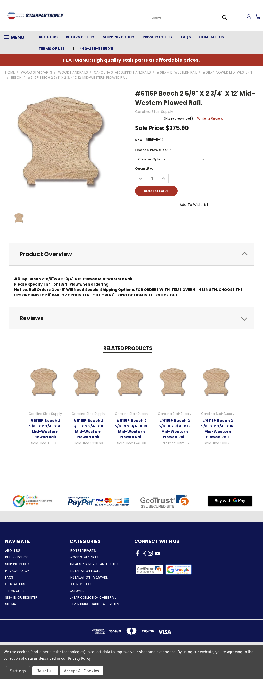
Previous (255, 663)
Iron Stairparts (83, 550)
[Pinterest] (173, 219)
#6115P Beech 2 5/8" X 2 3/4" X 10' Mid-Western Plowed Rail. (131, 428)
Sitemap (11, 604)
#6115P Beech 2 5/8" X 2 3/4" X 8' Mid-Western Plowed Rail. (88, 428)
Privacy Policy (158, 37)
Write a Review (210, 118)
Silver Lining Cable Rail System (94, 604)
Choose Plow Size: (153, 150)
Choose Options (45, 382)
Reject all (45, 671)
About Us (48, 37)
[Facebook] (139, 219)
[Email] (147, 219)
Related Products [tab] (127, 348)
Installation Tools (85, 570)
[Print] (156, 219)
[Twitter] (165, 219)
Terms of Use (52, 48)
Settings (18, 671)
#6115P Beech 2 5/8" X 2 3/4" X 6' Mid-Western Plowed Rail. (175, 428)
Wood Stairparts (84, 557)
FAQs (186, 37)
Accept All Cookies (81, 671)
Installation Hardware (89, 577)
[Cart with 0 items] (257, 16)
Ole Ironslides (81, 584)
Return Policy (80, 37)
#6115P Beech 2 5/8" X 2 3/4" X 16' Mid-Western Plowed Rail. (217, 428)
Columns (77, 591)
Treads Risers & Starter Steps (94, 564)
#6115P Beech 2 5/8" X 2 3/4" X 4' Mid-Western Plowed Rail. (45, 428)
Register (30, 597)
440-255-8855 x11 (96, 48)
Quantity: (144, 168)
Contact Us (211, 37)
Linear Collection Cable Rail (93, 597)
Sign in (11, 597)
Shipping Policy (118, 37)
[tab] (131, 254)
